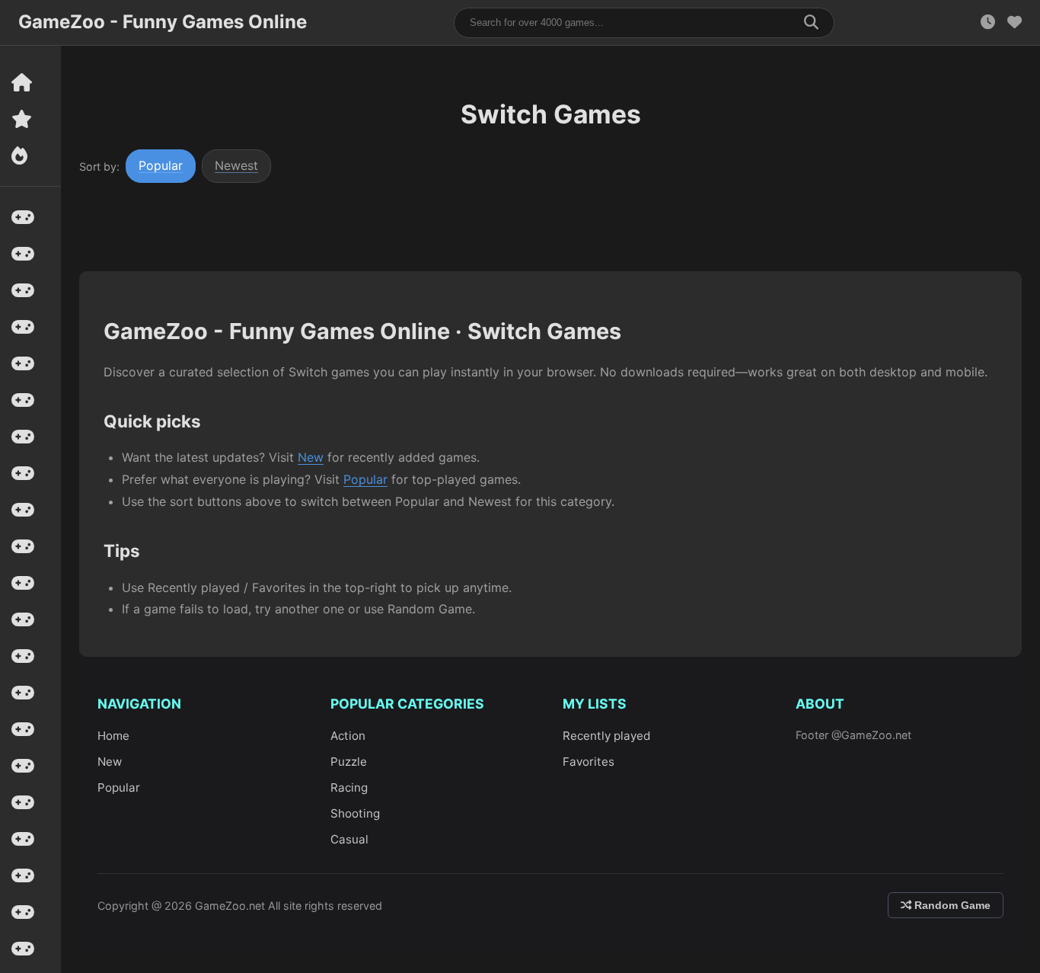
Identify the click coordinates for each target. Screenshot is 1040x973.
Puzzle (348, 761)
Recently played (606, 735)
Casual (349, 839)
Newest (236, 165)
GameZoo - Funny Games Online (162, 22)
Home (113, 735)
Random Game (951, 905)
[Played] (988, 22)
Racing (349, 787)
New (311, 457)
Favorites (588, 761)
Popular (161, 165)
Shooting (355, 813)
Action (347, 735)
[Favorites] (1014, 22)
